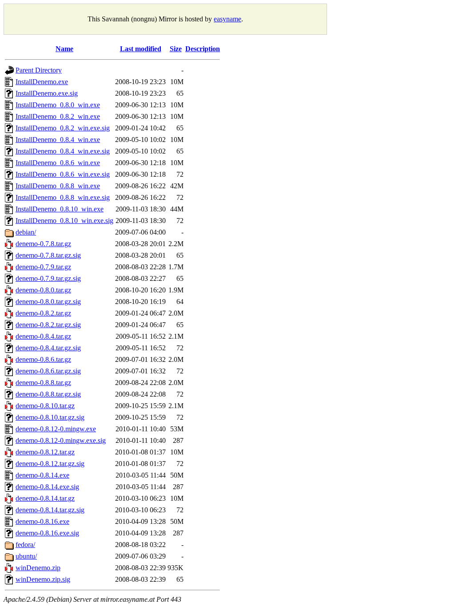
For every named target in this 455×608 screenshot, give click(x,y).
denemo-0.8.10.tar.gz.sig (50, 417)
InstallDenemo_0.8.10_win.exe (60, 209)
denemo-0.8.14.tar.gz (45, 498)
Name (64, 49)
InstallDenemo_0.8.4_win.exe (58, 139)
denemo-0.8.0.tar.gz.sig (48, 301)
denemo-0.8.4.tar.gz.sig (48, 348)
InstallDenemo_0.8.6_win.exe (58, 162)
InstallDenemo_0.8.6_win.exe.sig (63, 174)
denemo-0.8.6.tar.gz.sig (48, 371)
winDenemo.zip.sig (43, 579)
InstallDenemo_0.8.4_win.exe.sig (63, 151)
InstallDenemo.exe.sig (47, 93)
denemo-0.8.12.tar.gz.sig (50, 463)
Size (176, 49)
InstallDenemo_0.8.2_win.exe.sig (63, 128)
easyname (227, 19)
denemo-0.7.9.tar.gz (43, 267)
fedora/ (25, 544)
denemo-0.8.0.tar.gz (43, 290)
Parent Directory (39, 70)
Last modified (140, 49)
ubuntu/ (26, 556)
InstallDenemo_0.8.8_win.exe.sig (63, 197)
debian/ (26, 232)
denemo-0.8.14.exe (42, 475)
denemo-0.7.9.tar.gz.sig (48, 278)
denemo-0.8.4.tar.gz (43, 336)
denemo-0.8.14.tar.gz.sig (50, 510)
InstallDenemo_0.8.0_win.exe (58, 105)
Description (202, 49)
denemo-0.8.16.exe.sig (47, 533)
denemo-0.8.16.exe (42, 521)
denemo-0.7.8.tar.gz (43, 243)
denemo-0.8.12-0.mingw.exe (56, 429)
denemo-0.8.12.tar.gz (45, 452)
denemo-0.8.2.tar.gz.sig (48, 324)
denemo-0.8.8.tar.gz (43, 382)
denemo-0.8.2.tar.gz (43, 313)
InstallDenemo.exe (42, 81)
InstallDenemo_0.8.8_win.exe (58, 186)
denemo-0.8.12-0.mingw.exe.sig (61, 440)
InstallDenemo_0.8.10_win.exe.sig (64, 220)
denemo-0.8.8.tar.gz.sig (48, 394)
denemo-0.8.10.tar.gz (45, 405)
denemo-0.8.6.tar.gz (43, 359)
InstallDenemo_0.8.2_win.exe (58, 116)
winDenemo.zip (38, 568)
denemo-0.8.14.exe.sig (47, 486)
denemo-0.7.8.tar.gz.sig (48, 255)
